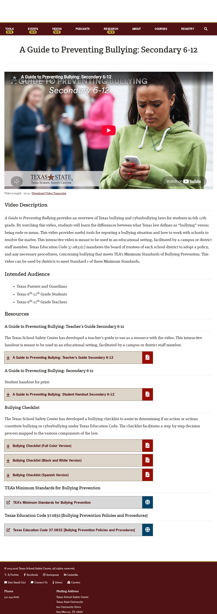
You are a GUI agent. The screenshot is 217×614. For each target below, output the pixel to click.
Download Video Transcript (49, 193)
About (136, 29)
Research (111, 29)
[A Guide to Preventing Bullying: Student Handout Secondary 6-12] (78, 394)
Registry (187, 29)
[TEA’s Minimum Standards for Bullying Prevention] (78, 502)
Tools (9, 29)
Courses (161, 29)
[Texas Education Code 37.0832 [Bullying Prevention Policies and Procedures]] (78, 530)
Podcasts (83, 29)
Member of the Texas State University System (184, 584)
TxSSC (108, 11)
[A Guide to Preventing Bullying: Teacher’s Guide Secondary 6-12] (78, 358)
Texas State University (184, 572)
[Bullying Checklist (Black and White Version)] (78, 460)
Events (33, 29)
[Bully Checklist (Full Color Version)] (78, 446)
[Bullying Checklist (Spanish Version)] (78, 475)
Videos (57, 29)
